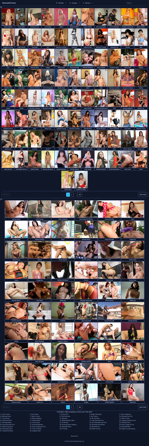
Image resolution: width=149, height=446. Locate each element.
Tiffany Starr (61, 67)
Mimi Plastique (39, 341)
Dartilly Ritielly (132, 321)
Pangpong (40, 280)
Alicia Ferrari (16, 260)
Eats (101, 88)
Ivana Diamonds (109, 321)
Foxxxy (128, 47)
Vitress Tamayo (127, 149)
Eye (8, 67)
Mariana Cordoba (61, 47)
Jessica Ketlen (88, 27)
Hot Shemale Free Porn (99, 422)
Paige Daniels (21, 47)
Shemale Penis (66, 427)
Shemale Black (7, 422)
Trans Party (6, 418)
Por (48, 47)
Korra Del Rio (39, 321)
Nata (132, 219)
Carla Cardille (109, 382)
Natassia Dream (8, 128)
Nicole (48, 149)
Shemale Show (7, 420)
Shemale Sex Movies (98, 424)
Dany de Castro (16, 402)
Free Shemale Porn (98, 420)
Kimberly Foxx (34, 27)
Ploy (62, 239)
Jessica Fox (8, 149)
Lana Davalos (40, 382)
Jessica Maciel (16, 219)
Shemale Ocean (7, 429)
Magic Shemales (96, 414)
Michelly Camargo (34, 108)
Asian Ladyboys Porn (39, 427)
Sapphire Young (61, 128)
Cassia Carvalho (132, 382)
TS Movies (65, 422)
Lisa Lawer (21, 88)
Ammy (63, 402)
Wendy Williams (74, 27)
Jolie (109, 260)
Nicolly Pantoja (39, 239)
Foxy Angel (21, 27)
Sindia (16, 382)
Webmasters (74, 436)
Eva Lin (86, 280)
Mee (141, 47)
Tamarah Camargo (48, 108)
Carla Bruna (21, 67)
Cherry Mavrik (8, 27)
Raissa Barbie (101, 67)
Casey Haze (141, 149)
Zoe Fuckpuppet (101, 27)
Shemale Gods (6, 416)
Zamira (109, 341)
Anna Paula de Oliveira (86, 219)
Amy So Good (35, 67)
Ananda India (16, 239)
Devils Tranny (96, 429)
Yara (114, 108)
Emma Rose (132, 280)
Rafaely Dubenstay (127, 27)
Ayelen (40, 260)
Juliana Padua (35, 169)
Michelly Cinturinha (86, 300)
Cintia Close (127, 67)
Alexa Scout (109, 280)
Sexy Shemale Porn (8, 424)
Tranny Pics (64, 414)
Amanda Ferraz (86, 341)
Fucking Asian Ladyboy (69, 424)
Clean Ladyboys (126, 414)
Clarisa (16, 280)
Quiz (21, 128)
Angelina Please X (63, 341)
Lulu (21, 149)
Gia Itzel (74, 88)
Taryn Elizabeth (62, 219)
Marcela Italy (88, 128)
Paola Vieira (67, 189)
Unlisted (62, 321)
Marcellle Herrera (21, 169)
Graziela (34, 149)
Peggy (48, 67)
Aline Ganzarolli (86, 321)
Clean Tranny (35, 416)
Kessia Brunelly (74, 67)
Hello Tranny (125, 418)
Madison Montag (133, 361)
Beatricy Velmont (35, 88)
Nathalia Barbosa (88, 67)
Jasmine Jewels (86, 260)
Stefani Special (109, 402)
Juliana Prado (88, 47)
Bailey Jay (63, 300)
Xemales (64, 418)
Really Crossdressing (128, 429)
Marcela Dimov (16, 300)
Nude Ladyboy (36, 418)
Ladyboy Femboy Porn (128, 420)
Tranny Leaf (36, 422)
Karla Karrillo (8, 169)
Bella (88, 88)
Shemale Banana (37, 424)
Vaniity (141, 88)
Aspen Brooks (101, 149)
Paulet (21, 108)
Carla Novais (39, 219)
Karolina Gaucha (101, 169)
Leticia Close (16, 361)
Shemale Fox (96, 427)
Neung (141, 67)
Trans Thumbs (36, 429)
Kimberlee (133, 402)
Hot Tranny (35, 414)
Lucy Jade (35, 47)
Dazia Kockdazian (63, 382)
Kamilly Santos (74, 169)
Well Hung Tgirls (7, 427)
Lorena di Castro (81, 189)
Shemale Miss (125, 427)
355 (80, 194)
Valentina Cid (114, 47)
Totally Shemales (7, 431)
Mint (114, 149)
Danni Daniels (63, 260)
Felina (61, 27)
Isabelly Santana (86, 361)
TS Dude (64, 429)
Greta (141, 169)
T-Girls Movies (65, 416)
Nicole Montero (101, 128)
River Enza (128, 169)
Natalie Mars (86, 382)
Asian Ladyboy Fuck (127, 424)
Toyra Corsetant (114, 128)
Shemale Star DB (126, 416)
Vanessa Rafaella (128, 108)
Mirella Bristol (86, 239)
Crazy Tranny (5, 414)
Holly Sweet (87, 169)
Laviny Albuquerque (101, 108)
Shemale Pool (125, 422)
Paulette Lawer (114, 67)
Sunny (74, 108)
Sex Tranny (94, 416)
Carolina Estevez (16, 321)
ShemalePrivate (9, 3)
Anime (8, 108)
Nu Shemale (96, 418)
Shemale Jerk (36, 420)
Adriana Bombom (48, 169)
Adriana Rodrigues (62, 280)
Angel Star (133, 239)
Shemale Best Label (68, 420)
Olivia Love (141, 108)
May (34, 128)
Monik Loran (63, 361)
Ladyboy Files (36, 431)
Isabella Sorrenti (8, 47)
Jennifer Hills (8, 88)
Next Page (143, 194)
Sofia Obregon (39, 361)
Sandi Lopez (132, 260)
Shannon (74, 47)
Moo (109, 361)
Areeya (86, 402)
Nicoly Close (61, 88)
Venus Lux (40, 402)
